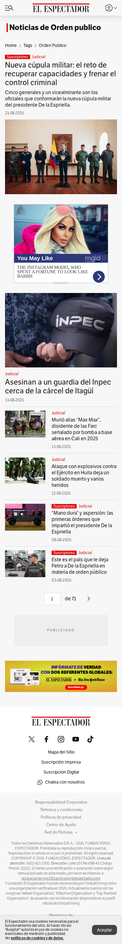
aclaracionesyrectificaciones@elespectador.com (61, 878)
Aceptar (104, 930)
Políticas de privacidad (61, 817)
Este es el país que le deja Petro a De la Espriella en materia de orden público (80, 566)
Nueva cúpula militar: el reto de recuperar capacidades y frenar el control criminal (60, 73)
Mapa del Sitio (61, 752)
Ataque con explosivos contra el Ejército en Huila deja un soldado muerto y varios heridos (84, 475)
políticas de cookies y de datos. (37, 938)
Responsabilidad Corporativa (61, 802)
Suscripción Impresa (61, 762)
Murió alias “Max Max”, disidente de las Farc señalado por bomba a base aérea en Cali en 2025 (82, 429)
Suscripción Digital (61, 772)
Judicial (38, 56)
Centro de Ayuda (61, 825)
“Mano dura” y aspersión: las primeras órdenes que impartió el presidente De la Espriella (82, 522)
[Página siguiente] (89, 601)
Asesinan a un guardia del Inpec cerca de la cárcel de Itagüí (58, 386)
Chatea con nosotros (65, 782)
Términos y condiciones (61, 810)
